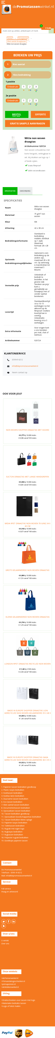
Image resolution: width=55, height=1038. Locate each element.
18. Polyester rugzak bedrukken (14, 837)
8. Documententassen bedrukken (15, 808)
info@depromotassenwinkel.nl (25, 366)
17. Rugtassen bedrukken (12, 834)
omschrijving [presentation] (25, 191)
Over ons (5, 943)
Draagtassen (23, 38)
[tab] (10, 191)
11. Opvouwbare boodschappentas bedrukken (21, 816)
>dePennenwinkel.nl (9, 978)
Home (9, 38)
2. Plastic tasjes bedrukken (12, 790)
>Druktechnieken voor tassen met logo (18, 1000)
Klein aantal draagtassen (16, 41)
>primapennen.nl (8, 984)
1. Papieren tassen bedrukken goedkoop (18, 787)
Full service (6, 888)
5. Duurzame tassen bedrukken (14, 799)
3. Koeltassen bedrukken (11, 793)
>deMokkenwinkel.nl (10, 987)
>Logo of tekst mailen (10, 1006)
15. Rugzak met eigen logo (12, 828)
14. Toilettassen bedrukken (13, 825)
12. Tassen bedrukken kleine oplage (16, 819)
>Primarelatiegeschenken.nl (13, 981)
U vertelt (5, 940)
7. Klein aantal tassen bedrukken (15, 805)
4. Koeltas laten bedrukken (12, 796)
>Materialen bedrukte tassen (13, 1003)
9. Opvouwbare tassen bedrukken (15, 810)
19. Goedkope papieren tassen (14, 840)
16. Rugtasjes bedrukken (11, 831)
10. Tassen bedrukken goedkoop (15, 813)
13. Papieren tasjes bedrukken (14, 822)
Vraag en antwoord (9, 891)
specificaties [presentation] (10, 191)
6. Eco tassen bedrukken (11, 802)
